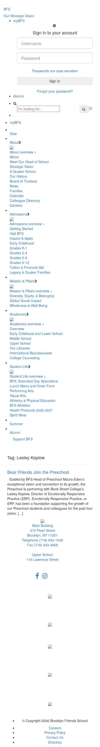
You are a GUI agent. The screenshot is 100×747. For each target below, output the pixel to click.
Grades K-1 (18, 248)
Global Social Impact (25, 300)
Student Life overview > (28, 376)
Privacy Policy (55, 732)
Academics (18, 314)
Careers (16, 205)
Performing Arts (22, 390)
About (14, 142)
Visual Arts (18, 395)
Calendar (17, 195)
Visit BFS (17, 233)
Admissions (18, 214)
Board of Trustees (23, 181)
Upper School (20, 343)
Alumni (18, 96)
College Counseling (25, 357)
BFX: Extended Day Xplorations (34, 381)
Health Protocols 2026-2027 (31, 410)
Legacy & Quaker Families (30, 272)
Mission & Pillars (22, 280)
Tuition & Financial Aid (27, 267)
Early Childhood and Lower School (36, 333)
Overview (17, 328)
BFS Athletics (20, 405)
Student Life (19, 366)
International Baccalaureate (31, 352)
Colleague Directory (25, 200)
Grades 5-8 (18, 257)
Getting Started (21, 228)
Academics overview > (27, 323)
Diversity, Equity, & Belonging (32, 295)
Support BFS (23, 439)
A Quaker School (23, 171)
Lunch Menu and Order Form (32, 385)
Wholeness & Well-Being (28, 305)
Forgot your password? (55, 91)
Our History (18, 176)
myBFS (19, 20)
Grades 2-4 (18, 252)
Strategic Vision (21, 166)
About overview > (23, 152)
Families (16, 190)
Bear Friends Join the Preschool (38, 472)
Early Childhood (22, 243)
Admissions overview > (27, 223)
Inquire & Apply (21, 238)
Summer (16, 423)
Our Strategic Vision (19, 15)
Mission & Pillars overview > (31, 290)
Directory (55, 742)
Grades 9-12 (19, 262)
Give (13, 133)
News (14, 185)
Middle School (20, 338)
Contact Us (54, 737)
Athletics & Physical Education (33, 400)
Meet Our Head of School (29, 161)
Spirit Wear (18, 415)
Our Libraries (20, 348)
